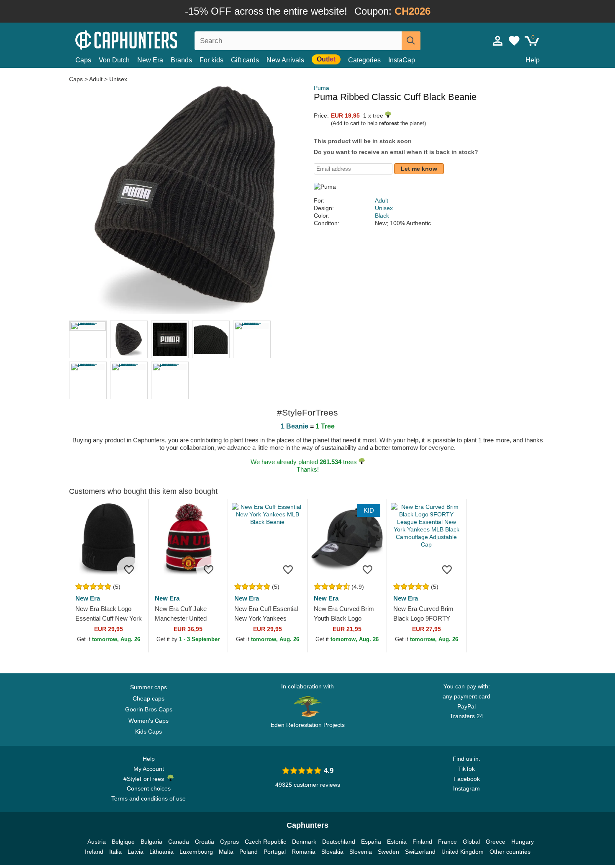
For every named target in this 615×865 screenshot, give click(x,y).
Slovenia (360, 851)
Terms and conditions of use (148, 798)
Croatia (204, 841)
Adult (95, 79)
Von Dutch (114, 60)
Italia (115, 851)
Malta (226, 851)
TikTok (466, 768)
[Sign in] (497, 40)
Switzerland (420, 851)
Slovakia (332, 851)
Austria (96, 841)
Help (532, 60)
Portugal (275, 851)
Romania (303, 851)
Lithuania (161, 851)
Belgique (123, 841)
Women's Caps (148, 720)
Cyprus (229, 841)
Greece (495, 841)
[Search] (411, 40)
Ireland (94, 851)
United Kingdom (462, 851)
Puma (321, 88)
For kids (211, 60)
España (371, 841)
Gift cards (245, 60)
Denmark (304, 841)
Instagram (466, 788)
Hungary (522, 841)
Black (382, 215)
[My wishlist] (514, 40)
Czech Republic (265, 841)
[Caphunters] (148, 39)
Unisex (118, 79)
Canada (178, 841)
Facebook (467, 778)
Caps (83, 60)
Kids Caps (148, 731)
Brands (181, 60)
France (447, 841)
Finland (422, 841)
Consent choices (149, 788)
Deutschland (338, 841)
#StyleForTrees (145, 778)
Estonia (397, 841)
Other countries (509, 851)
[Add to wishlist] (129, 569)
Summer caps (148, 687)
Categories (364, 60)
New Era (150, 60)
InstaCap (401, 60)
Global (471, 841)
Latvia (136, 851)
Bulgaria (151, 841)
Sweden (388, 851)
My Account (148, 768)
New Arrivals (285, 60)
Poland (248, 851)
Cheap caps (148, 698)
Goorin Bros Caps (148, 709)
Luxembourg (196, 851)
